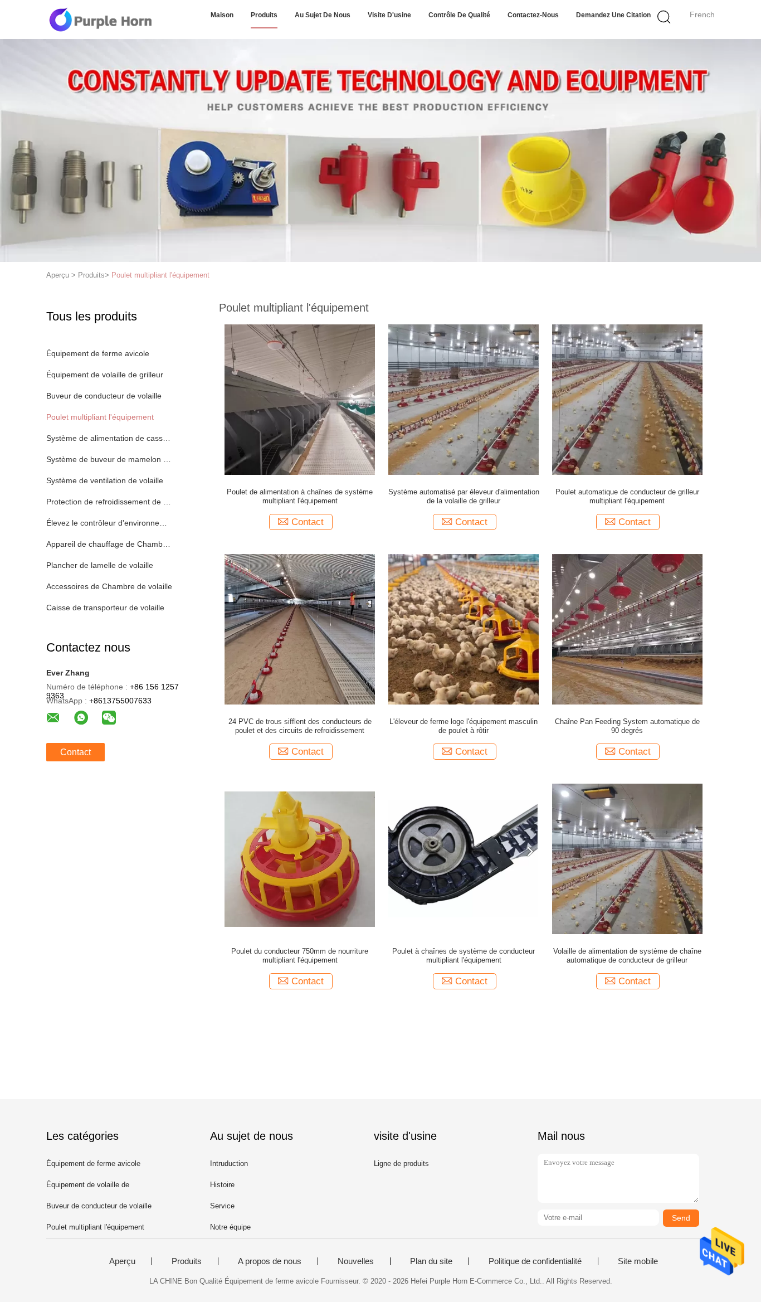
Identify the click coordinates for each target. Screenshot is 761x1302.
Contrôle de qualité (459, 15)
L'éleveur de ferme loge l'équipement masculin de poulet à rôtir (463, 726)
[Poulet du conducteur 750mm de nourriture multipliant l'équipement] (300, 858)
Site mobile (638, 1261)
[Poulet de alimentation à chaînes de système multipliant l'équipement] (300, 399)
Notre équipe (230, 1227)
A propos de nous (269, 1261)
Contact (75, 752)
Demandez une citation (613, 15)
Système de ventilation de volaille (104, 480)
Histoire (222, 1184)
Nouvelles (356, 1261)
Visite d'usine (389, 15)
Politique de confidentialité (535, 1261)
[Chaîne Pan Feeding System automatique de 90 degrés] (627, 628)
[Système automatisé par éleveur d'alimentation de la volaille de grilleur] (463, 399)
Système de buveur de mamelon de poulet (109, 459)
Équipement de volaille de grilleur (104, 374)
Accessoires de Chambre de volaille (109, 586)
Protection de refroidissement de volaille (109, 501)
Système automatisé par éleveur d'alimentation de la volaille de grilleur (463, 496)
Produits (264, 15)
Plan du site (431, 1261)
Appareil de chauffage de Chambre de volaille (109, 544)
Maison (222, 15)
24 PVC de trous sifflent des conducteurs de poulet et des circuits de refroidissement (300, 726)
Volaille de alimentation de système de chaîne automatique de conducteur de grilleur (627, 955)
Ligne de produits (401, 1163)
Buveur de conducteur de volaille (104, 395)
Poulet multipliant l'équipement (160, 275)
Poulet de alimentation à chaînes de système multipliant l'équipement (300, 496)
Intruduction (229, 1163)
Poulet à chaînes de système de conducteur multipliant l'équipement (463, 955)
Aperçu (122, 1261)
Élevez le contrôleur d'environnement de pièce (109, 522)
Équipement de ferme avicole (97, 353)
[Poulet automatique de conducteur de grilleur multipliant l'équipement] (627, 399)
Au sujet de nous (322, 15)
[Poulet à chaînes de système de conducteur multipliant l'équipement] (463, 858)
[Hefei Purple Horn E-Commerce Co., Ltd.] (100, 19)
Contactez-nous (533, 15)
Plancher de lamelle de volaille (99, 565)
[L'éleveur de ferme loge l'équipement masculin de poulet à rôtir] (463, 628)
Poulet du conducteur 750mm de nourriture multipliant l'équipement (299, 955)
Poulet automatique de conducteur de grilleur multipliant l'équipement (627, 496)
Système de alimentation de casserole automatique (109, 438)
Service (222, 1206)
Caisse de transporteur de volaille (105, 607)
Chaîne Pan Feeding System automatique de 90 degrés (627, 726)
